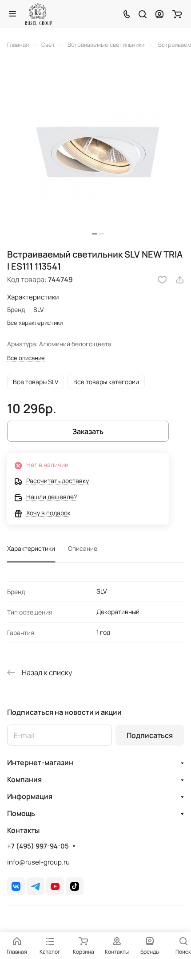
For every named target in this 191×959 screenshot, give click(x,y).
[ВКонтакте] (16, 886)
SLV (101, 591)
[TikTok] (75, 886)
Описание (82, 548)
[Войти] (159, 13)
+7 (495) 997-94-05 (38, 846)
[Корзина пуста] (177, 13)
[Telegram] (35, 886)
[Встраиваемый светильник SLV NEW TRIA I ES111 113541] (98, 151)
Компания (24, 779)
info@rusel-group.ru (38, 862)
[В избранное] (162, 279)
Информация (29, 796)
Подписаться (150, 735)
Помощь (21, 813)
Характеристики (31, 548)
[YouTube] (55, 886)
